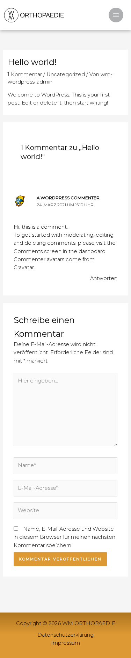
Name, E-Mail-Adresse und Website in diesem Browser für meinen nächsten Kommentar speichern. (64, 537)
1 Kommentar (25, 74)
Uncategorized (65, 74)
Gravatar (24, 267)
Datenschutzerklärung (65, 635)
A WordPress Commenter (68, 197)
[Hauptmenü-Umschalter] (116, 15)
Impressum (65, 643)
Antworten (103, 278)
